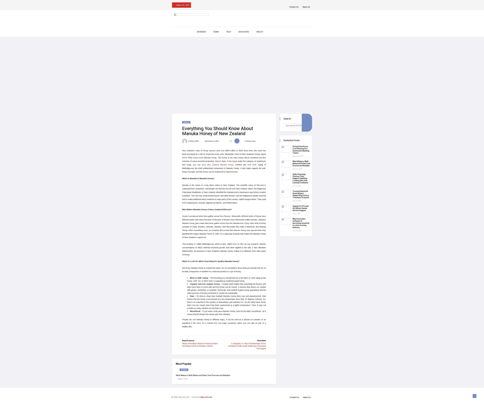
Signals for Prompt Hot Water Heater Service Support (301, 208)
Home (216, 32)
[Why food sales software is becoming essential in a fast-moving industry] (286, 221)
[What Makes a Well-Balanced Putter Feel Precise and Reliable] (286, 163)
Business (201, 32)
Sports (184, 370)
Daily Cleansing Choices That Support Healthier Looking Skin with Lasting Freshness (300, 178)
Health (259, 32)
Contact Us (294, 7)
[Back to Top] (474, 396)
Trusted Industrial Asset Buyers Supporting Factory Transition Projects (301, 194)
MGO (234, 244)
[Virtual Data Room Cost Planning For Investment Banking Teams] (286, 149)
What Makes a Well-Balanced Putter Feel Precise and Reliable (203, 375)
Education (244, 32)
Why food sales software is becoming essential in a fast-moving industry (301, 223)
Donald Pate (193, 141)
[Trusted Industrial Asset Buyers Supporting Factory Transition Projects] (286, 193)
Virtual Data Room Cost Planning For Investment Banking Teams (301, 149)
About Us (306, 7)
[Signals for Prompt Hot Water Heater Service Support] (286, 208)
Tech (228, 32)
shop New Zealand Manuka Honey (217, 165)
